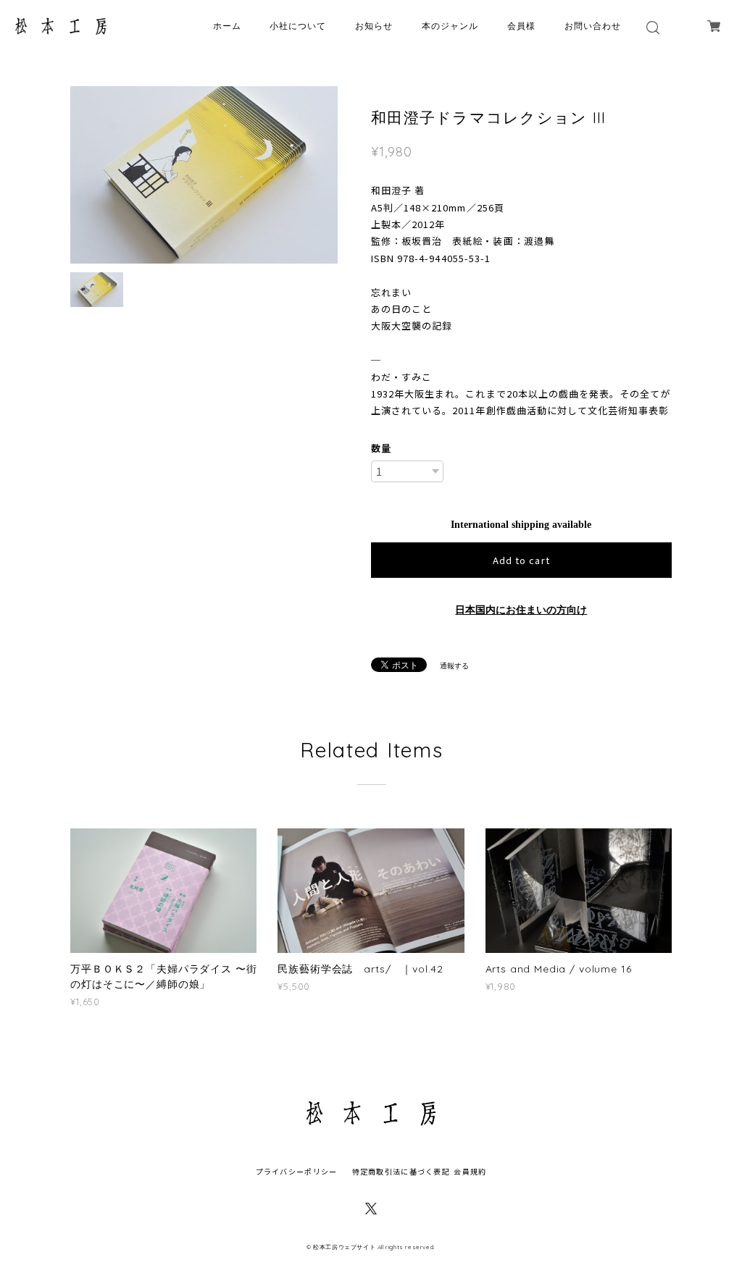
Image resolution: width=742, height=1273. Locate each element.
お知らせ (374, 25)
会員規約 (470, 1171)
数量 (381, 448)
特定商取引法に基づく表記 (401, 1171)
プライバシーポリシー (297, 1171)
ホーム (227, 25)
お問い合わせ (592, 25)
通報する (454, 666)
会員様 (521, 25)
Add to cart (521, 560)
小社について (298, 25)
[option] (204, 175)
